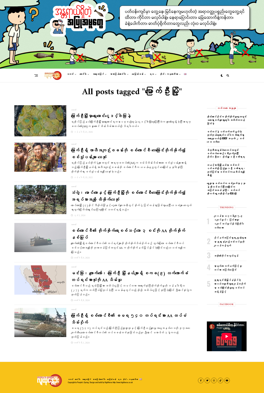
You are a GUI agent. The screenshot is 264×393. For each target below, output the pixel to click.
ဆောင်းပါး (83, 74)
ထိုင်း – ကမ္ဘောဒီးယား (169, 74)
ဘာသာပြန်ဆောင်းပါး (118, 74)
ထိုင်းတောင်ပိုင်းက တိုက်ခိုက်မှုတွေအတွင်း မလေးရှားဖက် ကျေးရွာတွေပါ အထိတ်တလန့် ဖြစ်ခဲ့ (227, 120)
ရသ (151, 74)
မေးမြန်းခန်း (137, 74)
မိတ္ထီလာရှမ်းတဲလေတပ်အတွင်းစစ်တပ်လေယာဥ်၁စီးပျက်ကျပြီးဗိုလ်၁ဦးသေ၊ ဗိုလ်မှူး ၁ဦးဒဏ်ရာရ (226, 153)
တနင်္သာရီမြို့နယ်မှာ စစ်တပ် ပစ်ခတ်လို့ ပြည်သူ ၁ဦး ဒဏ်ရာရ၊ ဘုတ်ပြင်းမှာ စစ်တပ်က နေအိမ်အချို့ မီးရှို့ (226, 170)
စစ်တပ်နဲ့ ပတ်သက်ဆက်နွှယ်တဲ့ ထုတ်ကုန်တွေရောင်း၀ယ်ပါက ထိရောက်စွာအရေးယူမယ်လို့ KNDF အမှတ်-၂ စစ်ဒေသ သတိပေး (225, 137)
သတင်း (70, 74)
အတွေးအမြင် (98, 74)
